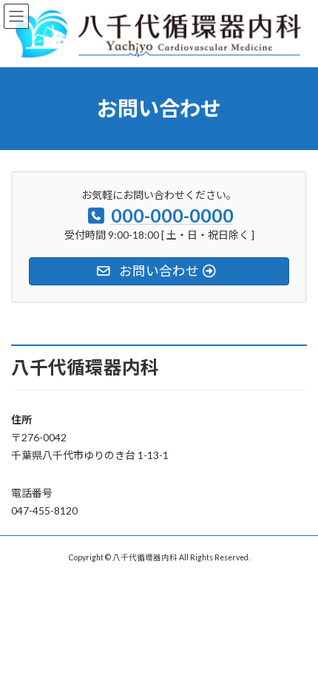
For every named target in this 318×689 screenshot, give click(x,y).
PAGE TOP (295, 652)
